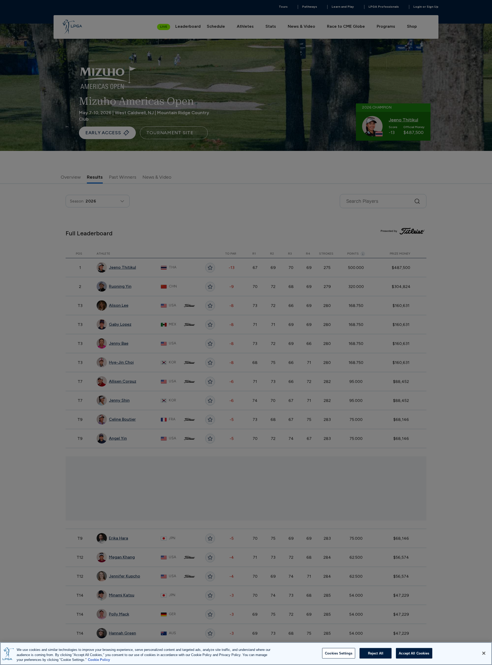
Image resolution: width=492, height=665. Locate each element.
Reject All (375, 653)
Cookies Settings (338, 653)
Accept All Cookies (414, 653)
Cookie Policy (99, 660)
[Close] (483, 653)
